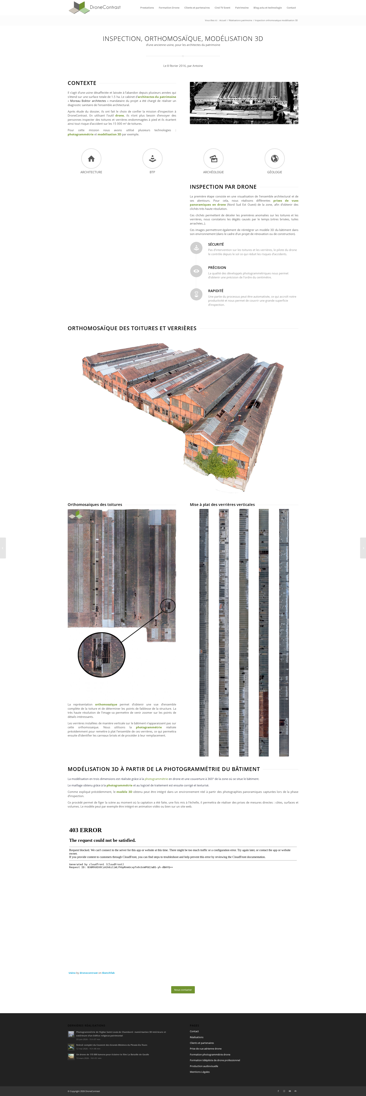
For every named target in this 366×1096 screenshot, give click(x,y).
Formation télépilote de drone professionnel (215, 1060)
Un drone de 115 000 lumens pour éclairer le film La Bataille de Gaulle (112, 1054)
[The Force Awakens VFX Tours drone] (3, 548)
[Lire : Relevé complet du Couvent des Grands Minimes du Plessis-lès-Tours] (71, 1047)
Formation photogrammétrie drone (210, 1054)
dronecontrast (89, 973)
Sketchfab (108, 973)
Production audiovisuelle (204, 1066)
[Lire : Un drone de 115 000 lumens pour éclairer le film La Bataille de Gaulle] (71, 1056)
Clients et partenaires (202, 1043)
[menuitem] (147, 7)
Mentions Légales (200, 1072)
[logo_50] (94, 7)
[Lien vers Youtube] (290, 1091)
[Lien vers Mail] (295, 1091)
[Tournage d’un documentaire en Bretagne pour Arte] (363, 548)
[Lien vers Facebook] (278, 1091)
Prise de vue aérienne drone (206, 1048)
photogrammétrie (156, 779)
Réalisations (196, 1037)
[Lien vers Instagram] (284, 1091)
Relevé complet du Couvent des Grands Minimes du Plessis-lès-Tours (111, 1044)
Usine (72, 973)
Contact (194, 1031)
